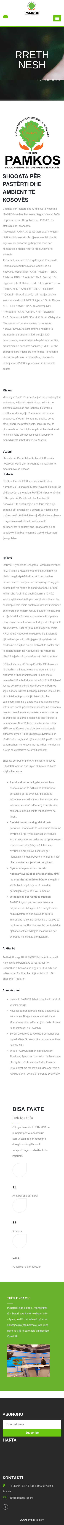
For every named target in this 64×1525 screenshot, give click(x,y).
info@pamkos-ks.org (21, 1497)
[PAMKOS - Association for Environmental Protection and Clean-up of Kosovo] (32, 8)
